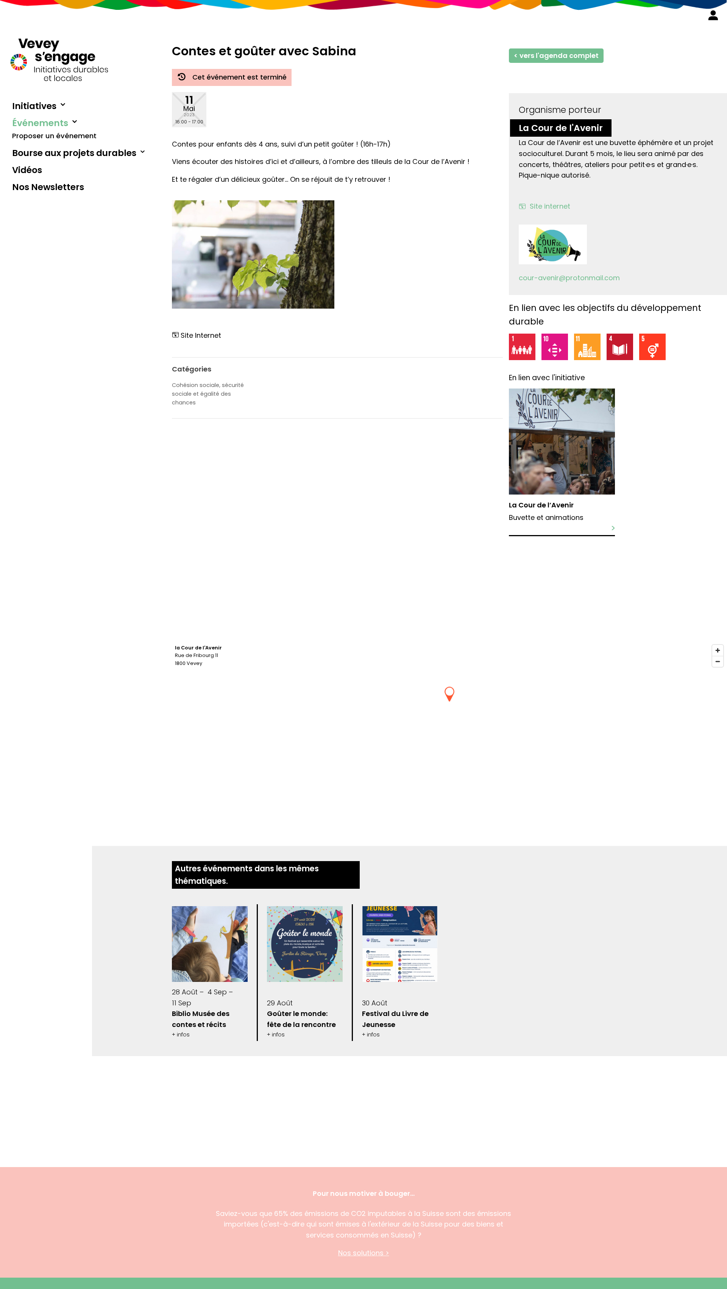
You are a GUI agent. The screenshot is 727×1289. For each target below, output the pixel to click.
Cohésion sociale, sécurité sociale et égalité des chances (208, 393)
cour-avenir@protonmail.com (569, 277)
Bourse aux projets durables (74, 153)
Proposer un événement (54, 135)
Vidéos (27, 170)
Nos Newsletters (48, 187)
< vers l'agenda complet (556, 55)
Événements (40, 123)
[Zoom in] (717, 650)
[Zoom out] (717, 661)
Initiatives (34, 106)
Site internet (550, 206)
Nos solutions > (363, 1253)
